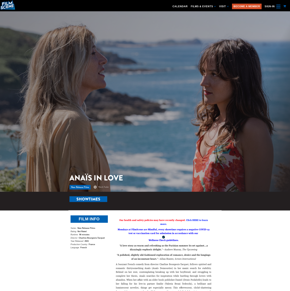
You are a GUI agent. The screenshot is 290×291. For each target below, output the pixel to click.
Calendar (180, 6)
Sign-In (270, 6)
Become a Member (247, 6)
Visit (223, 6)
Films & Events (202, 6)
